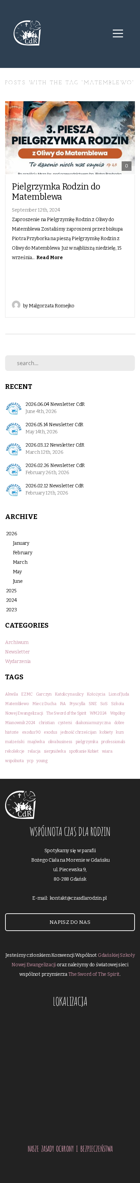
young (42, 760)
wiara (107, 751)
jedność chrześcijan (78, 732)
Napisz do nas (70, 922)
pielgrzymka (87, 741)
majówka (36, 741)
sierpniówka (55, 751)
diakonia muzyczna (93, 722)
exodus (50, 732)
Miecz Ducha (44, 703)
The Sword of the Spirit (66, 713)
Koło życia (96, 694)
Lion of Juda (118, 694)
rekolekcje (14, 751)
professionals (113, 741)
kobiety (106, 732)
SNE (93, 703)
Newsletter (17, 652)
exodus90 (31, 732)
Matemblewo (17, 703)
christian (46, 722)
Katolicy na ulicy (69, 694)
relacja (34, 751)
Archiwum (17, 642)
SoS (104, 703)
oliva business (60, 741)
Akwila (11, 694)
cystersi (65, 722)
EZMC (27, 694)
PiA (63, 703)
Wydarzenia (18, 661)
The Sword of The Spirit (94, 974)
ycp (30, 760)
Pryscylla (77, 703)
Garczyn (44, 694)
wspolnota (14, 760)
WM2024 (98, 713)
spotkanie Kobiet (84, 751)
